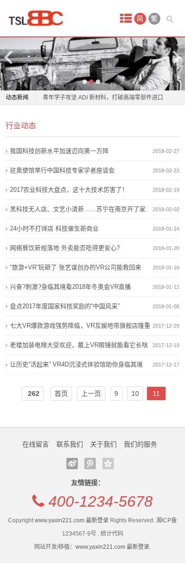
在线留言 (35, 444)
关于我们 (103, 444)
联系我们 (69, 444)
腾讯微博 (90, 463)
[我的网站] (39, 18)
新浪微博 (72, 463)
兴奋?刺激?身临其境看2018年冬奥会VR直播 (70, 286)
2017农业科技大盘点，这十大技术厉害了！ (69, 189)
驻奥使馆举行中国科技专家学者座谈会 (62, 170)
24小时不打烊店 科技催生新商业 (54, 228)
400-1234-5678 (100, 501)
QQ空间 (108, 463)
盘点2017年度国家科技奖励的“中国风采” (65, 306)
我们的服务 (140, 444)
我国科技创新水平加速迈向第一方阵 (59, 150)
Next (176, 57)
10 (135, 393)
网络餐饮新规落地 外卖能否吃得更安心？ (66, 247)
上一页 (91, 393)
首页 (61, 393)
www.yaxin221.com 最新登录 (72, 520)
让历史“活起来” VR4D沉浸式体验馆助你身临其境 (76, 364)
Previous (9, 57)
